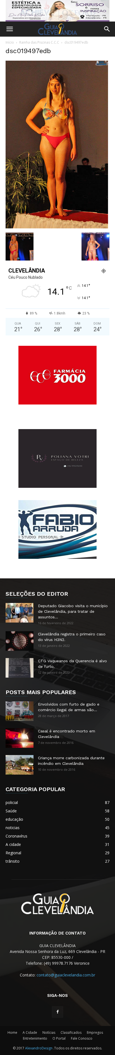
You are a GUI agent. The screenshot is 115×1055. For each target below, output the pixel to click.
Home (12, 1032)
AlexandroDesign (39, 1048)
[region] (57, 11)
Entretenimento (35, 1038)
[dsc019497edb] (57, 226)
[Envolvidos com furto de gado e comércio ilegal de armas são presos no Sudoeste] (19, 711)
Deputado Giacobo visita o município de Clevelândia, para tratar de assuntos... (73, 611)
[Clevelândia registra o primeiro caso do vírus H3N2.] (19, 641)
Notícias (48, 1032)
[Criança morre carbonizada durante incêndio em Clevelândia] (19, 765)
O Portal (59, 1038)
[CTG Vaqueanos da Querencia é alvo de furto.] (19, 668)
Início (10, 42)
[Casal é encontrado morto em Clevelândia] (19, 738)
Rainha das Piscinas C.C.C (39, 42)
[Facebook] (57, 1012)
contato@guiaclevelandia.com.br (66, 975)
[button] (9, 29)
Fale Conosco (81, 1038)
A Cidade (30, 1032)
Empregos (95, 1032)
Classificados (71, 1032)
